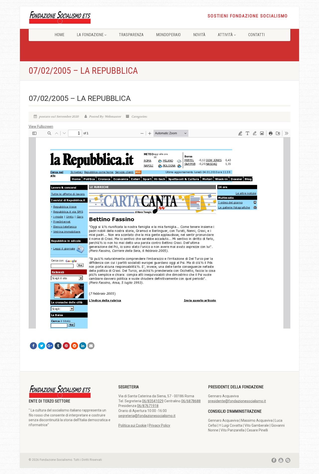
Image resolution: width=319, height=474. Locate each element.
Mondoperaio (168, 34)
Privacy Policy (159, 425)
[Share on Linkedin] (82, 345)
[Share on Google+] (49, 345)
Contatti (256, 34)
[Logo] (70, 17)
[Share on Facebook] (33, 345)
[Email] (90, 345)
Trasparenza (131, 34)
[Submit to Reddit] (74, 345)
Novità (199, 34)
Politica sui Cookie (132, 425)
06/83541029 (152, 401)
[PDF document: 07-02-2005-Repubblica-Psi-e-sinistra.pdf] (159, 229)
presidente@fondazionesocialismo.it (237, 401)
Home (59, 34)
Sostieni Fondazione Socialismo (248, 16)
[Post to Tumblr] (58, 345)
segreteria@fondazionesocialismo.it (146, 416)
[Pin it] (66, 345)
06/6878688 (191, 401)
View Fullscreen (41, 127)
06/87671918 (148, 406)
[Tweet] (41, 345)
